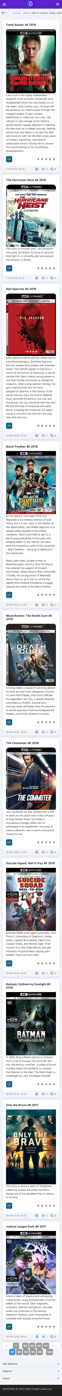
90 (39, 1345)
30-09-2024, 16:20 (16, 973)
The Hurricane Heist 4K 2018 (26, 180)
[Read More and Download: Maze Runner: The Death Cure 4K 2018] (9, 722)
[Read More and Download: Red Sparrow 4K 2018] (9, 426)
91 (46, 1345)
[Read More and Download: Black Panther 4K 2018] (9, 595)
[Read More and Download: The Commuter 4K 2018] (9, 842)
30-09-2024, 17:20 (16, 852)
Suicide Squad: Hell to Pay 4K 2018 (30, 863)
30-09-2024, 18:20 (16, 732)
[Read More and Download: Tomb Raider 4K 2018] (9, 159)
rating (52, 13)
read (58, 13)
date (25, 13)
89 (32, 1345)
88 (25, 1345)
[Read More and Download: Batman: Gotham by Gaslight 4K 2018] (9, 1084)
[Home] (4, 13)
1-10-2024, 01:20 (15, 278)
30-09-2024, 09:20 (16, 1336)
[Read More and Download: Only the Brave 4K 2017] (9, 1206)
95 (33, 1351)
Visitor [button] (6, 1378)
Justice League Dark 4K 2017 (26, 1226)
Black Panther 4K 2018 (22, 446)
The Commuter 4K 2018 (22, 743)
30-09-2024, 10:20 (16, 1215)
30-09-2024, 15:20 (16, 1094)
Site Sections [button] (10, 1363)
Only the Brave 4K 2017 (22, 1105)
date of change (39, 13)
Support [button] (7, 1371)
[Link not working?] (37, 169)
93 (19, 1351)
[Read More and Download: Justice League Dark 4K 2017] (9, 1327)
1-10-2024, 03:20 (15, 169)
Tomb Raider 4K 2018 (21, 24)
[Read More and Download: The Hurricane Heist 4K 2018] (9, 268)
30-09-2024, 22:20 (16, 435)
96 (40, 1351)
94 (26, 1351)
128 (49, 1351)
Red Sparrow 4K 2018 (21, 289)
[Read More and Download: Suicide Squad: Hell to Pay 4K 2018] (9, 963)
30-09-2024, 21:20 (16, 604)
